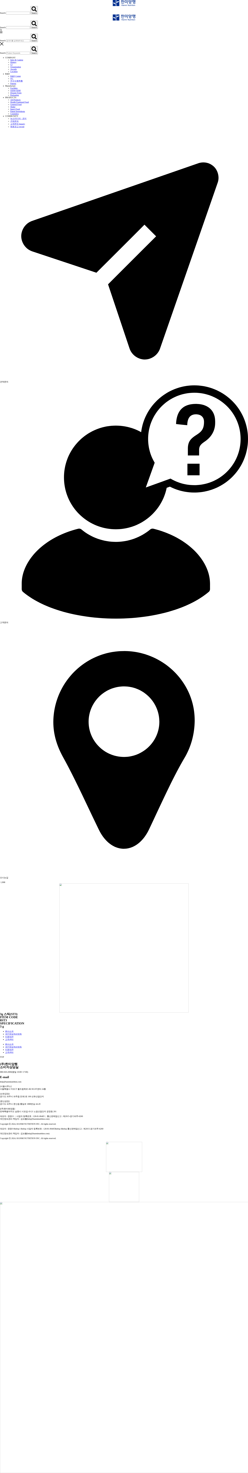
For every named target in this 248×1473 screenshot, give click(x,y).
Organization (15, 67)
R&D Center (15, 76)
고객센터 (9, 1039)
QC (11, 78)
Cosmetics (14, 114)
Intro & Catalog (16, 60)
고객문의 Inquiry (17, 124)
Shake (12, 107)
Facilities (14, 88)
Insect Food (15, 109)
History (13, 62)
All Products (15, 100)
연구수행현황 (16, 81)
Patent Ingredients (17, 111)
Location (14, 71)
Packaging (14, 95)
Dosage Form (15, 93)
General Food (16, 104)
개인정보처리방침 (13, 1034)
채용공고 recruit (17, 127)
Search (3, 13)
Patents (13, 83)
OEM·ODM (15, 90)
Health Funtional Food (19, 102)
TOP (2, 1057)
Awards (13, 69)
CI (11, 64)
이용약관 (9, 1037)
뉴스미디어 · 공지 (18, 118)
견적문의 (14, 121)
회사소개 (9, 1031)
